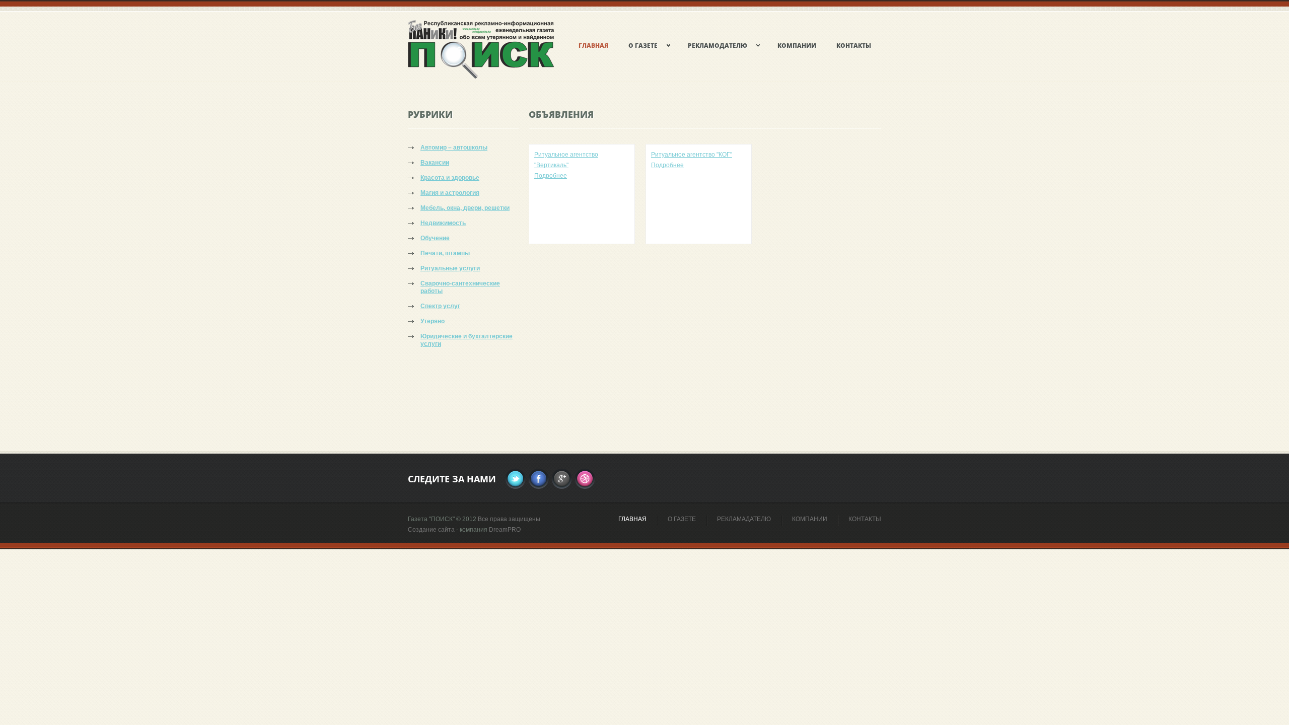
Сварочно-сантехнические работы (460, 287)
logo (508, 60)
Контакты (853, 45)
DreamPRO (505, 529)
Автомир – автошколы (453, 147)
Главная (632, 519)
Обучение (435, 238)
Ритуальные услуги (450, 268)
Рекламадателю (744, 519)
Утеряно (432, 321)
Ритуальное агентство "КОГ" (691, 154)
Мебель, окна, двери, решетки (465, 207)
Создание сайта (431, 529)
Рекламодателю (717, 45)
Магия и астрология (449, 192)
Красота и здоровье (449, 177)
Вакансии (434, 162)
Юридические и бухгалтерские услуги (466, 340)
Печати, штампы (445, 253)
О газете (643, 45)
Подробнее (550, 175)
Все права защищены (509, 519)
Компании (796, 45)
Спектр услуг (440, 306)
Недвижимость (443, 223)
